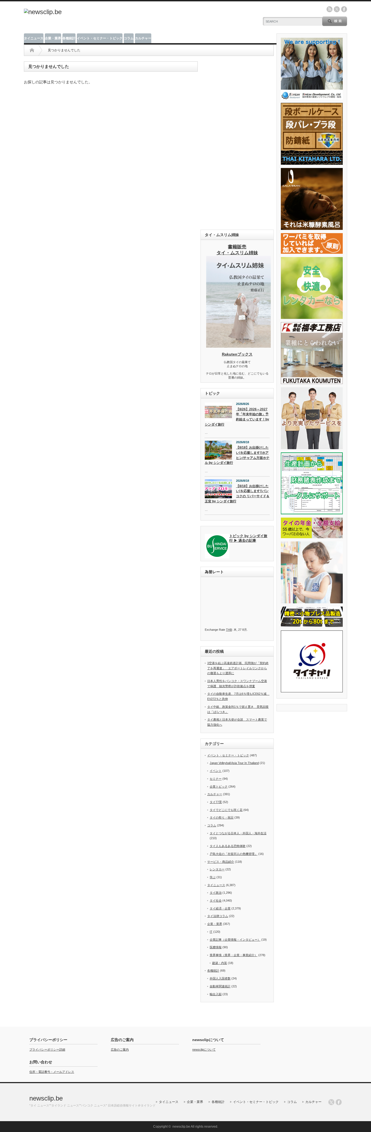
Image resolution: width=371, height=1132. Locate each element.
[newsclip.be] (43, 11)
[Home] (32, 50)
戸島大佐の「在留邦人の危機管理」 (233, 853)
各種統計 (69, 38)
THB (229, 629)
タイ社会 (216, 900)
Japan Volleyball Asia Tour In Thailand (234, 763)
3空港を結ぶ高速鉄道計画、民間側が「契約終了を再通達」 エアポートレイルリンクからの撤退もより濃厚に (238, 668)
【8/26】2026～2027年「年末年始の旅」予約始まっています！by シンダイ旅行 (237, 416)
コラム (129, 38)
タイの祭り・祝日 (222, 817)
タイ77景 (216, 802)
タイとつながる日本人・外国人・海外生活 (238, 833)
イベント (216, 770)
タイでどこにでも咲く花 (226, 809)
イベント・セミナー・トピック (99, 38)
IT (211, 931)
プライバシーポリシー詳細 (47, 1049)
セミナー (216, 778)
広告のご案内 (120, 1049)
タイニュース (33, 38)
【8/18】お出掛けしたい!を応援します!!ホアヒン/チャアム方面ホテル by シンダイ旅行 (237, 455)
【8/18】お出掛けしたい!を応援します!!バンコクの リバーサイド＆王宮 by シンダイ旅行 (237, 493)
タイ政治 (216, 892)
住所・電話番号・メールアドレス (51, 1071)
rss (329, 9)
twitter (337, 9)
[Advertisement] (237, 142)
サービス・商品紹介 (220, 861)
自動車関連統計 (220, 986)
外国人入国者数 (220, 978)
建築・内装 (219, 963)
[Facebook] (339, 1102)
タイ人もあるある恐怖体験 (228, 846)
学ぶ (213, 877)
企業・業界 (53, 38)
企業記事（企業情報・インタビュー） (235, 939)
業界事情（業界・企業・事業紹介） (233, 955)
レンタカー (217, 869)
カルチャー (143, 38)
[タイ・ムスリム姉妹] (238, 346)
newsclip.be (46, 1098)
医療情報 (216, 947)
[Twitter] (331, 1102)
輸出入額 (216, 994)
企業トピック (219, 786)
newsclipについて (204, 1049)
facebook (344, 9)
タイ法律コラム (217, 916)
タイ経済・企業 (220, 908)
